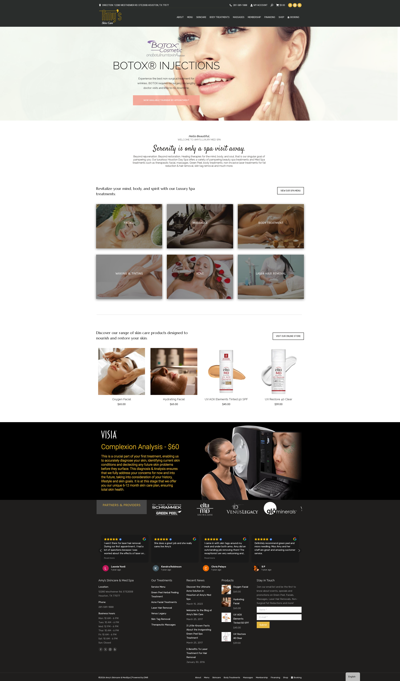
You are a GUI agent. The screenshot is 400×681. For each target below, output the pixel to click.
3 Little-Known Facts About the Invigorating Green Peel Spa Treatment (198, 631)
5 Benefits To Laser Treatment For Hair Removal (197, 653)
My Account (261, 5)
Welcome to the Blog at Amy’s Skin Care (199, 612)
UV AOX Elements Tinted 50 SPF (226, 399)
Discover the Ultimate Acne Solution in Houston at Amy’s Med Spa (198, 592)
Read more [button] (159, 558)
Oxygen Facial (121, 399)
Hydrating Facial (174, 399)
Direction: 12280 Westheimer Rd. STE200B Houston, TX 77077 (135, 5)
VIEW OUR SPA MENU (290, 190)
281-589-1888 (240, 5)
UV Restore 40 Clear (278, 399)
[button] (142, 390)
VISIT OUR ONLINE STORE (288, 336)
